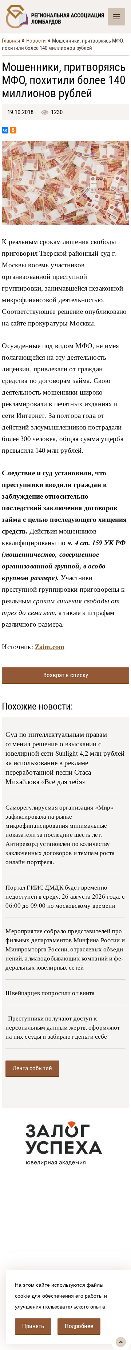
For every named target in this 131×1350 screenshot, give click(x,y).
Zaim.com (49, 646)
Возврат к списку (65, 675)
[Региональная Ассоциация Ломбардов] (57, 16)
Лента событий (32, 1068)
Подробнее (79, 1326)
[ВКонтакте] (5, 130)
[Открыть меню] (116, 16)
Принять (33, 1326)
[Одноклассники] (13, 130)
